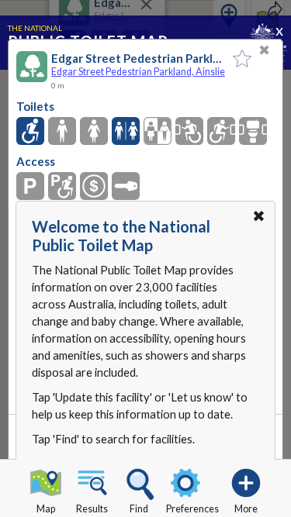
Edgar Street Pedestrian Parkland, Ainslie (138, 72)
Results (92, 509)
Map (45, 509)
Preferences (192, 509)
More (246, 509)
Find (139, 509)
